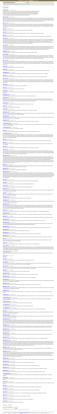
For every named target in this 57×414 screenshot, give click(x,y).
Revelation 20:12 (6, 222)
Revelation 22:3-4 (6, 314)
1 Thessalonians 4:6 (6, 297)
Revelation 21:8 (6, 112)
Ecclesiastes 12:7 (6, 196)
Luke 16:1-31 (5, 38)
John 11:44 (5, 381)
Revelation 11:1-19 (6, 351)
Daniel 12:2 (5, 69)
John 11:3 (4, 87)
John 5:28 (4, 182)
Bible (5, 409)
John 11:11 (5, 179)
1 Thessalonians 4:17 (7, 251)
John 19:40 (5, 388)
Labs (35, 0)
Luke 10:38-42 (5, 54)
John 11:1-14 (5, 22)
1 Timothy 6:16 (6, 294)
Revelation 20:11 (6, 226)
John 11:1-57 (5, 60)
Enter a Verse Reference (10, 407)
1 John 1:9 (5, 242)
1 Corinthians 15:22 (6, 127)
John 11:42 (5, 391)
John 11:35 (5, 255)
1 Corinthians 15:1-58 (7, 133)
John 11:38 (5, 397)
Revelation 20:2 (6, 232)
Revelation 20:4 (6, 97)
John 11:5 (4, 105)
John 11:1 (4, 28)
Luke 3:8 (4, 192)
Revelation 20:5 (6, 120)
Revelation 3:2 (5, 370)
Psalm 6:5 (5, 270)
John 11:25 (5, 146)
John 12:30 (5, 400)
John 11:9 (4, 139)
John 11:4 (4, 35)
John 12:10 (5, 66)
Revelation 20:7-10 (6, 318)
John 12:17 (5, 75)
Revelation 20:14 (6, 94)
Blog (37, 0)
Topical (31, 0)
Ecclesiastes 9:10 (6, 213)
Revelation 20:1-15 (6, 155)
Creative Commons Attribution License (25, 412)
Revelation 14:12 (6, 283)
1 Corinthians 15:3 (6, 307)
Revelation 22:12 (6, 273)
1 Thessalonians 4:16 (7, 123)
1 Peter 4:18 (5, 185)
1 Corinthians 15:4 (6, 304)
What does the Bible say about (8, 2)
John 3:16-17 (5, 265)
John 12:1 (4, 31)
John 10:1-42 (5, 149)
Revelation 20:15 (6, 276)
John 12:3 (4, 310)
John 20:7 (4, 385)
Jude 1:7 (4, 238)
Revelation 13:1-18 (6, 171)
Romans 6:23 (5, 102)
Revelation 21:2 (6, 219)
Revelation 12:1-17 (6, 340)
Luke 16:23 (5, 108)
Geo (26, 0)
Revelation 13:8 (6, 333)
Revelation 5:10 (6, 361)
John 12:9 (4, 142)
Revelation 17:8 (6, 324)
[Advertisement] (48, 8)
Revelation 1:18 (6, 51)
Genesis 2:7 (5, 216)
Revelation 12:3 (6, 337)
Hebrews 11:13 (5, 188)
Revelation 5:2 (5, 364)
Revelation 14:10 (6, 286)
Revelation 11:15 (6, 347)
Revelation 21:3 (6, 199)
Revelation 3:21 (6, 367)
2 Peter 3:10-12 (6, 245)
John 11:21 (5, 394)
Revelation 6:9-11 (6, 203)
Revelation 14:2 (6, 328)
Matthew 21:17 (6, 168)
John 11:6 (4, 258)
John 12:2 (4, 130)
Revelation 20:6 (6, 116)
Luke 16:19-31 (5, 9)
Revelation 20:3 (6, 279)
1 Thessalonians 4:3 (6, 301)
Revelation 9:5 (5, 358)
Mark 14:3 (5, 164)
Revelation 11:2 (6, 290)
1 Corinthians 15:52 (6, 373)
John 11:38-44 (5, 16)
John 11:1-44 (5, 78)
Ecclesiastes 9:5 (6, 72)
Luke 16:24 (5, 90)
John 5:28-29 (5, 261)
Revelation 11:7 (6, 235)
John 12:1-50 (5, 45)
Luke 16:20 (5, 84)
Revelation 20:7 (6, 229)
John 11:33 (5, 209)
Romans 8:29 (5, 377)
